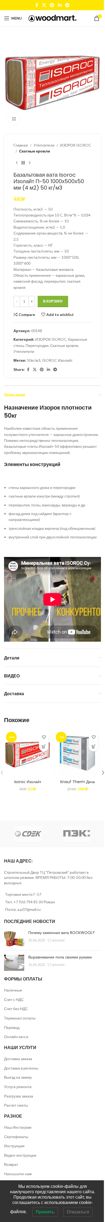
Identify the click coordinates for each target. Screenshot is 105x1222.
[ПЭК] (76, 833)
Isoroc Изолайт (27, 781)
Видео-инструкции (20, 1155)
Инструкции (14, 1145)
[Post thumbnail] (14, 938)
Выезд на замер (18, 1077)
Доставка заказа (18, 1058)
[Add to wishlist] (43, 737)
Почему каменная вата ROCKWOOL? (61, 932)
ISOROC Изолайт (57, 360)
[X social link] (44, 5)
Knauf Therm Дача (77, 781)
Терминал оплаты (20, 1018)
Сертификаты (16, 1136)
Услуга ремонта (18, 1086)
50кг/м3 (33, 360)
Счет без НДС (16, 1008)
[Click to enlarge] (14, 119)
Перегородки (37, 345)
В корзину (53, 301)
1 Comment (56, 940)
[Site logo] (53, 18)
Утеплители (44, 145)
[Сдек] (28, 833)
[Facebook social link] (37, 5)
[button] (43, 746)
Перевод (11, 1027)
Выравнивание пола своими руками (60, 957)
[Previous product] (16, 163)
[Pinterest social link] (52, 5)
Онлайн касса (16, 1036)
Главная (20, 145)
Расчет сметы (16, 1105)
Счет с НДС (14, 999)
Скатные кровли (34, 151)
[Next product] (29, 163)
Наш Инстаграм (18, 1127)
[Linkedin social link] (59, 5)
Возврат (11, 1164)
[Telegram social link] (67, 5)
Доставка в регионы (21, 1068)
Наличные (13, 990)
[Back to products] (23, 163)
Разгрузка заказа (18, 1096)
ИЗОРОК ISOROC (75, 145)
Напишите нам (18, 1173)
